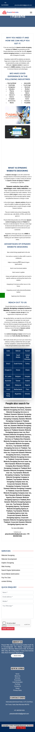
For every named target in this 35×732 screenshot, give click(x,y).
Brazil (8, 364)
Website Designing (7, 555)
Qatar (8, 355)
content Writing (6, 581)
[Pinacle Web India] (10, 12)
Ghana (27, 370)
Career (17, 688)
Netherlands (18, 389)
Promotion (17, 680)
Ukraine (27, 394)
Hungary (27, 376)
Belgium (18, 376)
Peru (27, 389)
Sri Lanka (8, 376)
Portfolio (17, 684)
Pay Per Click (6, 578)
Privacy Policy (17, 690)
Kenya (18, 370)
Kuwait (27, 351)
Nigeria (27, 385)
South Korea (18, 364)
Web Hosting (5, 566)
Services (17, 678)
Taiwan (18, 381)
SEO (19, 262)
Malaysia (18, 385)
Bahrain (18, 351)
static (13, 67)
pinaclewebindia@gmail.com (23, 5)
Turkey (27, 364)
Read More (17, 655)
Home (17, 674)
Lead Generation (17, 682)
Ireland (27, 381)
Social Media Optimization (10, 574)
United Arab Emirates (27, 357)
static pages (13, 194)
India (8, 351)
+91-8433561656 (4, 4)
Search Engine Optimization (10, 570)
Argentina (18, 394)
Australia (8, 381)
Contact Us (17, 686)
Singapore (8, 370)
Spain (8, 385)
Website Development (9, 559)
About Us (17, 676)
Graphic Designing (7, 563)
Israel (8, 389)
